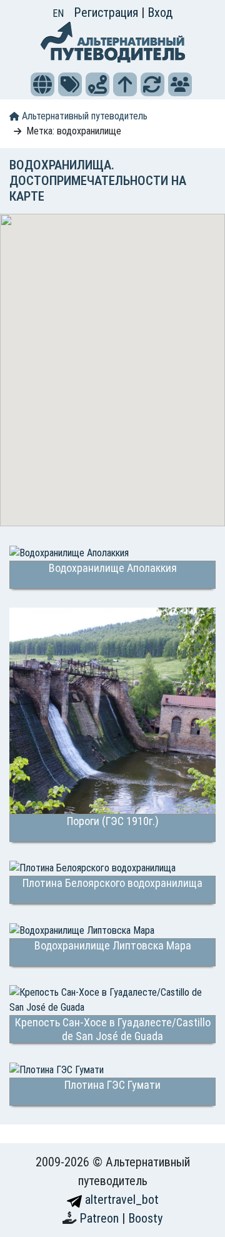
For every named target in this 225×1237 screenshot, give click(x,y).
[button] (42, 84)
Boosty (145, 1218)
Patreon (100, 1218)
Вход (160, 12)
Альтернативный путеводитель (83, 116)
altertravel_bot (120, 1199)
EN (58, 13)
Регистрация (107, 12)
